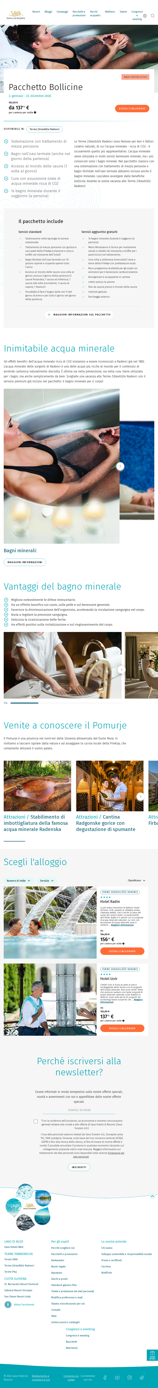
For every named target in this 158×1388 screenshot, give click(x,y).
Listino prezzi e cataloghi (65, 1322)
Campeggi (62, 11)
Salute (123, 11)
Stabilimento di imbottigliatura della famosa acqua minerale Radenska (36, 823)
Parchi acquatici (95, 13)
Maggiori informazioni (122, 925)
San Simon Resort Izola (17, 1296)
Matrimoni (72, 1347)
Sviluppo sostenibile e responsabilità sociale (126, 1254)
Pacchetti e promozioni (79, 13)
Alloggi (48, 11)
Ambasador (57, 1260)
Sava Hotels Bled (13, 1247)
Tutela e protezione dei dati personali (72, 1291)
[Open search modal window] (152, 15)
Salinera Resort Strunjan (18, 1290)
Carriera (106, 1266)
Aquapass (56, 1272)
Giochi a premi (59, 1278)
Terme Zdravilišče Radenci (44, 129)
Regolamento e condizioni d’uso (41, 1378)
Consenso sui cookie (71, 1378)
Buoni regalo (58, 1266)
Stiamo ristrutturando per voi (68, 1303)
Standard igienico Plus (64, 1285)
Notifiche (106, 1272)
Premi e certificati (111, 1260)
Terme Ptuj (10, 1271)
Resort (36, 11)
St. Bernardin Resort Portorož (21, 1284)
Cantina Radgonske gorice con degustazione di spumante (105, 823)
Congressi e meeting (137, 15)
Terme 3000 (11, 1259)
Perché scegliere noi (63, 1247)
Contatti (55, 1309)
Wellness (110, 11)
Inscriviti (79, 1167)
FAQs (54, 1316)
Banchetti (71, 1341)
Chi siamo (106, 1247)
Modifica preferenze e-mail (66, 1297)
